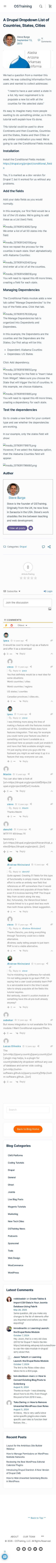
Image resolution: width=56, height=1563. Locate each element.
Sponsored (13, 1243)
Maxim (25, 808)
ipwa (24, 670)
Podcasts (12, 1236)
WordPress (13, 1272)
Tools (10, 1250)
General (12, 1177)
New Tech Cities (16, 1221)
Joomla (11, 1192)
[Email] (30, 528)
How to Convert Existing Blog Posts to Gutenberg (30, 1380)
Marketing (13, 1214)
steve (25, 718)
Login (49, 591)
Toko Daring (20, 1402)
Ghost (11, 1184)
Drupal (23, 546)
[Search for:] (28, 1109)
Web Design (14, 1258)
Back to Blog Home (28, 1129)
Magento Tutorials (17, 1206)
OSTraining (23, 6)
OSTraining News (16, 1228)
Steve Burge (23, 37)
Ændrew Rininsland (31, 928)
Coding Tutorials (16, 1162)
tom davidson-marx (24, 1376)
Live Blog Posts (15, 1199)
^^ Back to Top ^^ (37, 1518)
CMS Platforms (15, 1155)
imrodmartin (20, 1328)
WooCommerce (15, 1265)
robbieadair (20, 1298)
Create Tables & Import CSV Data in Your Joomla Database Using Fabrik (30, 1302)
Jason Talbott (21, 1357)
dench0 (25, 871)
